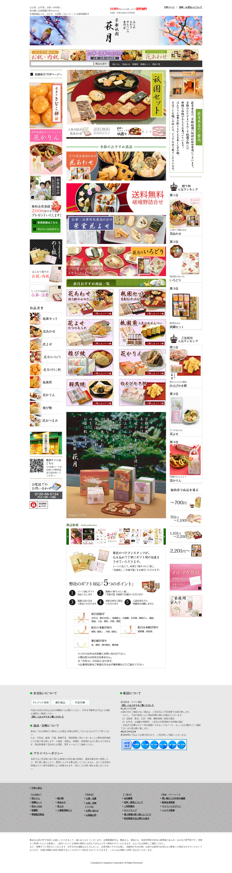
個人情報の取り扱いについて (137, 814)
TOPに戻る (37, 788)
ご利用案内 (129, 806)
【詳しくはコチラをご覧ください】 (47, 716)
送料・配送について (133, 802)
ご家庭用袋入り (64, 810)
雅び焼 (60, 798)
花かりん (116, 64)
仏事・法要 (91, 798)
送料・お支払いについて (190, 7)
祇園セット (145, 64)
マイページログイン (171, 806)
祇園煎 (135, 64)
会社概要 (128, 798)
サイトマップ (130, 810)
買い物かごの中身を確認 (173, 798)
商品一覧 (156, 64)
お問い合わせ (92, 810)
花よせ (60, 806)
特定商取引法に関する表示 (136, 818)
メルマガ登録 (168, 810)
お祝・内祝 (91, 803)
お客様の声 (91, 815)
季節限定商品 (38, 814)
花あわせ (126, 64)
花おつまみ (37, 806)
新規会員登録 (168, 802)
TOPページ (169, 7)
